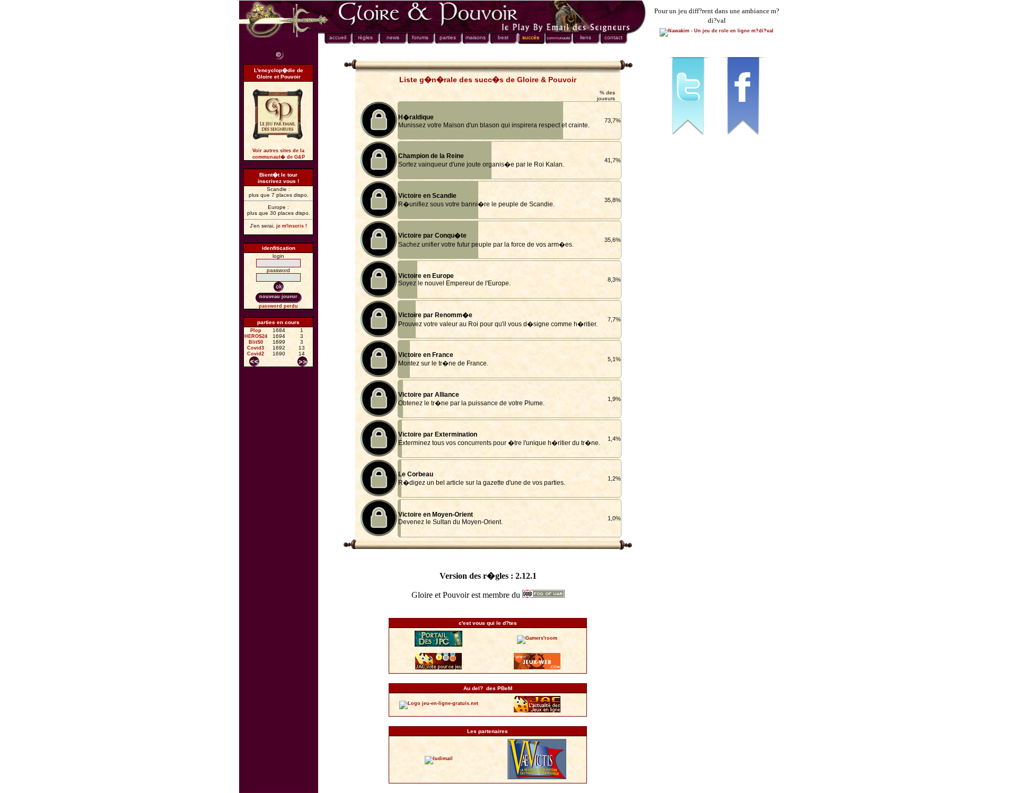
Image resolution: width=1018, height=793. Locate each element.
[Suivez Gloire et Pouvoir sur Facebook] (744, 140)
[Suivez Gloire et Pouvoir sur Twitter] (689, 140)
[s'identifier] (279, 287)
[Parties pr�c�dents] (254, 361)
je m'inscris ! (291, 226)
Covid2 (255, 353)
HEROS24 (255, 336)
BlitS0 (256, 342)
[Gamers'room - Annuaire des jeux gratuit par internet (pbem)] (537, 638)
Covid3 (255, 348)
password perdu (278, 306)
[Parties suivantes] (302, 361)
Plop (255, 330)
